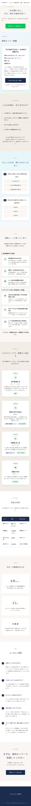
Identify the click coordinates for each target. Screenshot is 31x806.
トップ (11, 2)
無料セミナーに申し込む (15, 772)
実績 (21, 2)
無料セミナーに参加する (15, 26)
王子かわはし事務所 (15, 794)
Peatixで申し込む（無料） (15, 80)
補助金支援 (16, 2)
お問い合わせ (26, 2)
